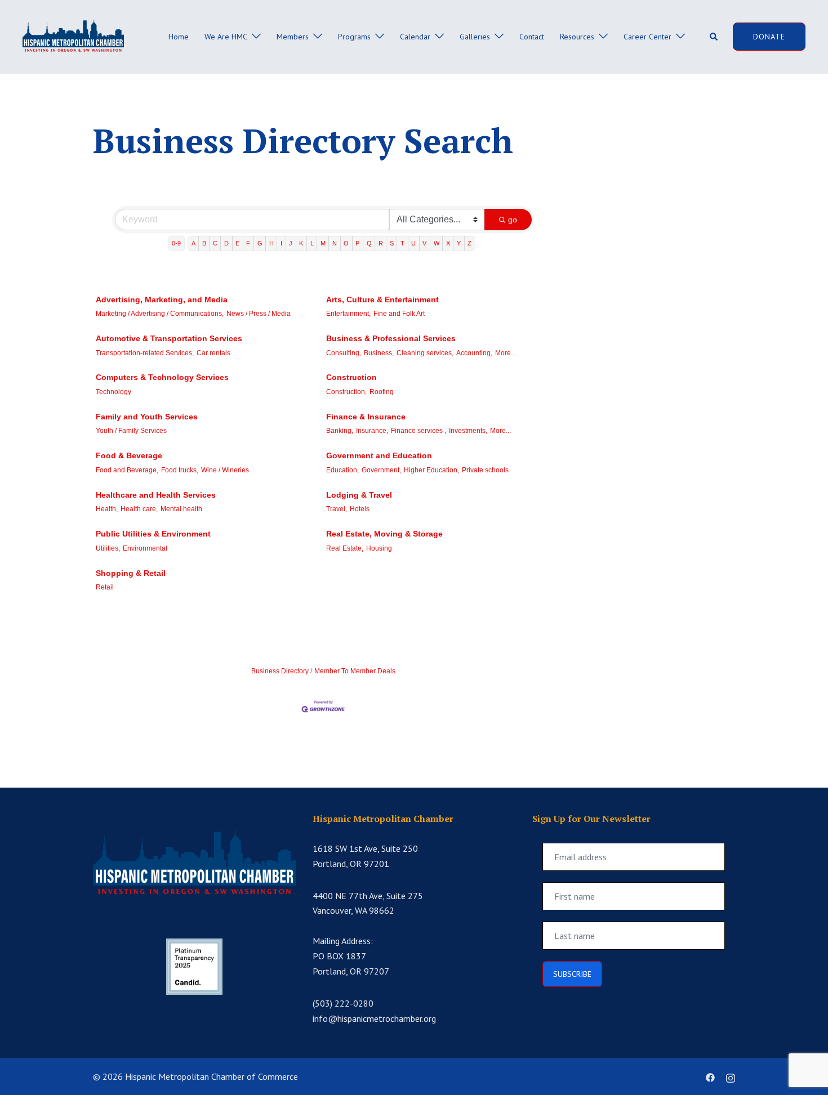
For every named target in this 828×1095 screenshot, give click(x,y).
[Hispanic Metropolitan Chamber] (73, 36)
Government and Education (379, 455)
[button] (714, 37)
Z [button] (469, 243)
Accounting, (474, 353)
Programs (354, 37)
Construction (351, 377)
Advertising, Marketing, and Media (162, 299)
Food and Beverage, (127, 470)
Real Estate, (344, 548)
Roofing (382, 392)
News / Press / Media (258, 314)
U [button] (413, 243)
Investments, (468, 431)
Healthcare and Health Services (156, 494)
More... (505, 353)
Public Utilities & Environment (153, 533)
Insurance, (372, 431)
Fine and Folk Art (399, 314)
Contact (531, 37)
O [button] (346, 243)
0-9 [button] (176, 243)
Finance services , (418, 431)
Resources (577, 37)
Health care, (139, 509)
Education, (342, 470)
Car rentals (213, 353)
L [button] (312, 243)
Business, (379, 353)
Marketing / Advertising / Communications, (160, 314)
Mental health (181, 509)
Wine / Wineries (225, 470)
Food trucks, (179, 470)
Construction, (346, 392)
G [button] (259, 243)
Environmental (145, 548)
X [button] (448, 243)
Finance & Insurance (366, 416)
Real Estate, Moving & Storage (384, 533)
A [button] (193, 243)
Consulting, (343, 353)
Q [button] (369, 243)
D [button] (226, 243)
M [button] (323, 243)
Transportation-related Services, (145, 353)
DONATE (769, 37)
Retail (105, 587)
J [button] (290, 243)
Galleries (475, 37)
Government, (381, 470)
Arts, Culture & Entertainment (382, 299)
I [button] (281, 243)
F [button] (248, 243)
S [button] (392, 243)
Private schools (485, 470)
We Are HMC (225, 37)
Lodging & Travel (359, 494)
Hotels (360, 509)
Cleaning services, (425, 353)
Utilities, (108, 548)
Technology (113, 392)
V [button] (424, 243)
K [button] (301, 243)
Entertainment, (348, 314)
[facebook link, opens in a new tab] (710, 1076)
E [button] (237, 243)
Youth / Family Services (131, 431)
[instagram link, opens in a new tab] (730, 1076)
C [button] (215, 243)
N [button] (334, 243)
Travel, (336, 509)
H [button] (271, 243)
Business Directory (280, 671)
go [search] (512, 219)
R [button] (381, 243)
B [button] (204, 243)
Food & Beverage (129, 455)
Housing (379, 548)
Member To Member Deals (354, 671)
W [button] (436, 243)
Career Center (647, 37)
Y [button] (459, 243)
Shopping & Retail (131, 573)
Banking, (339, 431)
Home (178, 37)
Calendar (415, 37)
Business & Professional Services (391, 338)
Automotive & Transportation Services (169, 338)
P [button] (357, 243)
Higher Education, (431, 470)
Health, (107, 509)
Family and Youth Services (147, 416)
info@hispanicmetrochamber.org (374, 1018)
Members (293, 37)
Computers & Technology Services (162, 377)
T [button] (402, 243)
